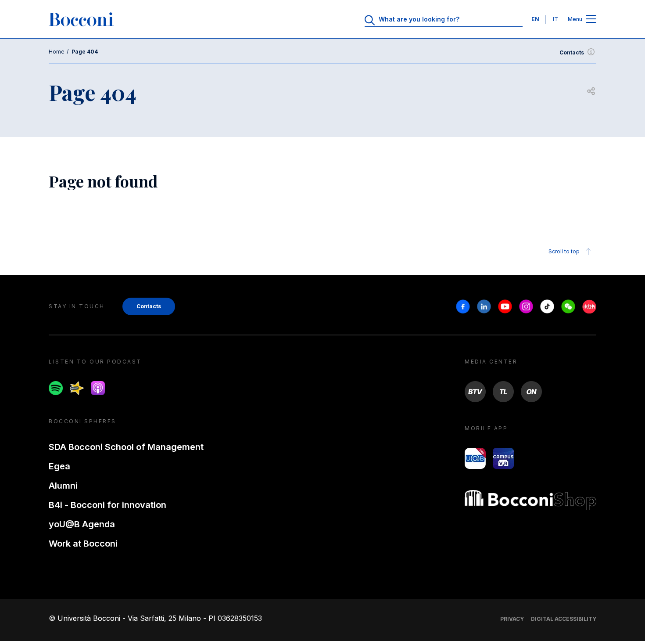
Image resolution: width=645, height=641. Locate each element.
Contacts (571, 52)
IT (555, 19)
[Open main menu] (591, 19)
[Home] (81, 19)
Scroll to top (564, 251)
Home (56, 51)
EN (535, 19)
